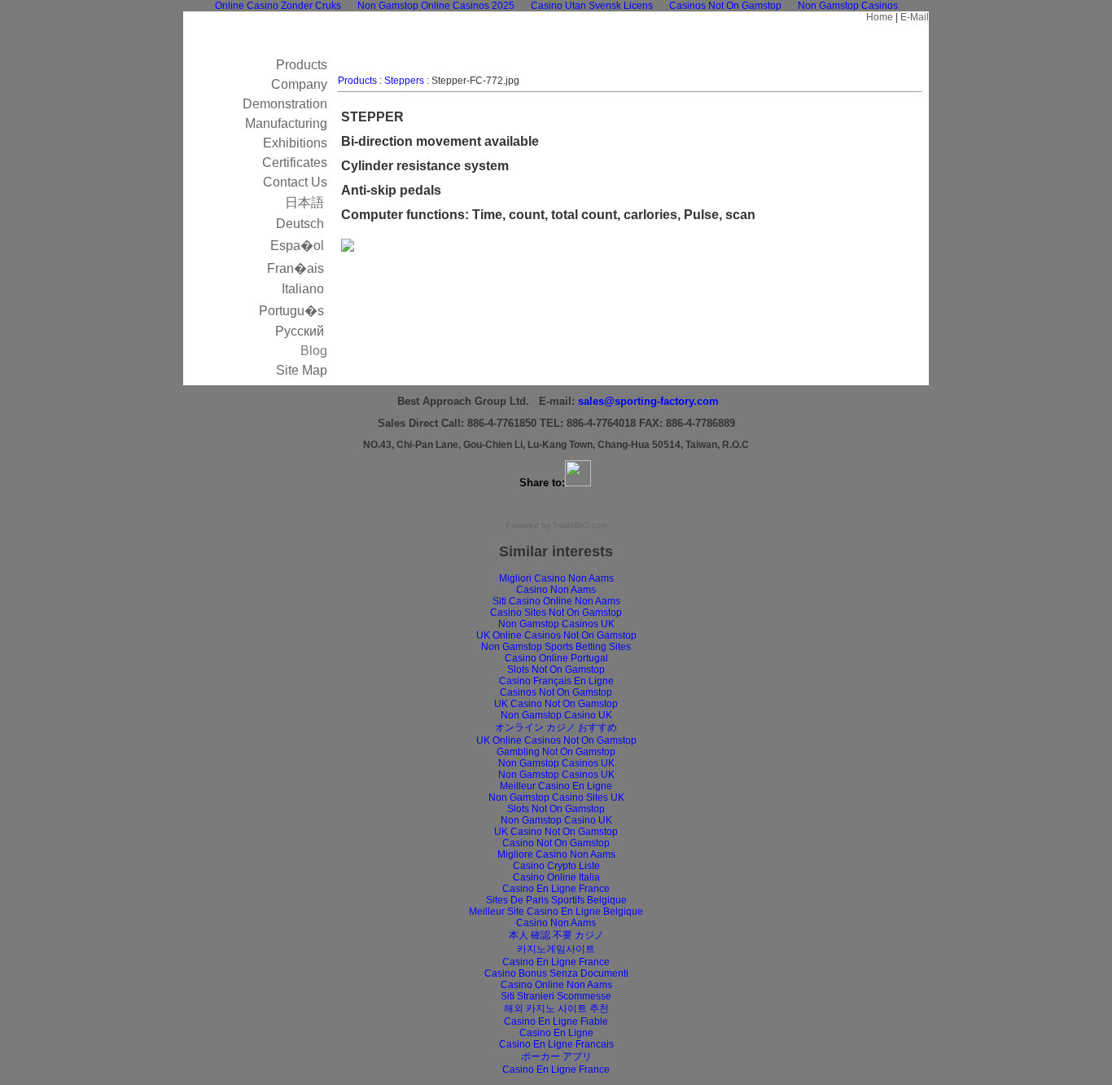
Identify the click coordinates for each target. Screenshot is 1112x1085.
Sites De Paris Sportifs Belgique (556, 900)
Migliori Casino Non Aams (556, 578)
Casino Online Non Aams (556, 985)
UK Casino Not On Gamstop (556, 703)
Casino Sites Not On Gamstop (556, 612)
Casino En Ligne (556, 1033)
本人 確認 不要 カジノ (556, 935)
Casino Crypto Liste (556, 866)
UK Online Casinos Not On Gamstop (556, 635)
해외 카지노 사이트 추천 (556, 1008)
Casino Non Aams (556, 589)
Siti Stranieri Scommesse (556, 996)
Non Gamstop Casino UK (556, 715)
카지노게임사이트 (556, 949)
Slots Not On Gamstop (556, 669)
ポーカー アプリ (556, 1056)
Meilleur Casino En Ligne (556, 786)
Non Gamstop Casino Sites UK (556, 797)
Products (357, 80)
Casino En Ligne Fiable (556, 1021)
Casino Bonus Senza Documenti (556, 973)
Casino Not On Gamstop (556, 843)
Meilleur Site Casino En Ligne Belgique (556, 911)
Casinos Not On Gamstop (556, 692)
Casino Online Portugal (556, 658)
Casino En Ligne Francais (556, 1044)
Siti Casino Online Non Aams (556, 601)
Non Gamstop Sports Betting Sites (556, 646)
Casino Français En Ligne (556, 681)
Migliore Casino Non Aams (556, 854)
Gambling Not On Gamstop (556, 752)
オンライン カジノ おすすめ (556, 727)
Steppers (404, 80)
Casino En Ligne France (556, 888)
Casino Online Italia (556, 877)
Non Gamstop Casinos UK (556, 624)
